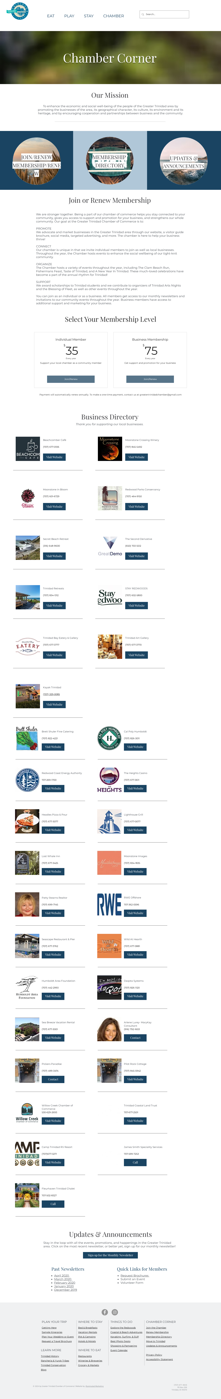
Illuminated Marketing (95, 1386)
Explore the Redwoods (123, 1327)
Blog (43, 1369)
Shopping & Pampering (123, 1345)
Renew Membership (157, 1332)
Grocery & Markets (88, 1365)
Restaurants (85, 1356)
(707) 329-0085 (51, 694)
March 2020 (63, 1279)
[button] (113, 16)
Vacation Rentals (87, 1332)
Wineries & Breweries (90, 1360)
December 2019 (65, 1290)
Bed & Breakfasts (87, 1327)
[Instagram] (115, 1312)
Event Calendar (119, 1350)
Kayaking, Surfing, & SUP (124, 1336)
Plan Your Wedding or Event (58, 1336)
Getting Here (49, 1327)
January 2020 (64, 1286)
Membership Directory (159, 1336)
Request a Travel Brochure (57, 1341)
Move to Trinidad (155, 1341)
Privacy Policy (154, 1354)
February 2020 (64, 1283)
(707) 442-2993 (50, 987)
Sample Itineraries (52, 1332)
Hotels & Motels (87, 1341)
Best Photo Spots (120, 1341)
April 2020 (62, 1275)
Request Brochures (135, 1275)
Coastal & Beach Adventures (126, 1332)
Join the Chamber (156, 1327)
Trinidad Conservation (53, 1365)
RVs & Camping (87, 1336)
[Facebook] (105, 1312)
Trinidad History (50, 1356)
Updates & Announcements (161, 1345)
